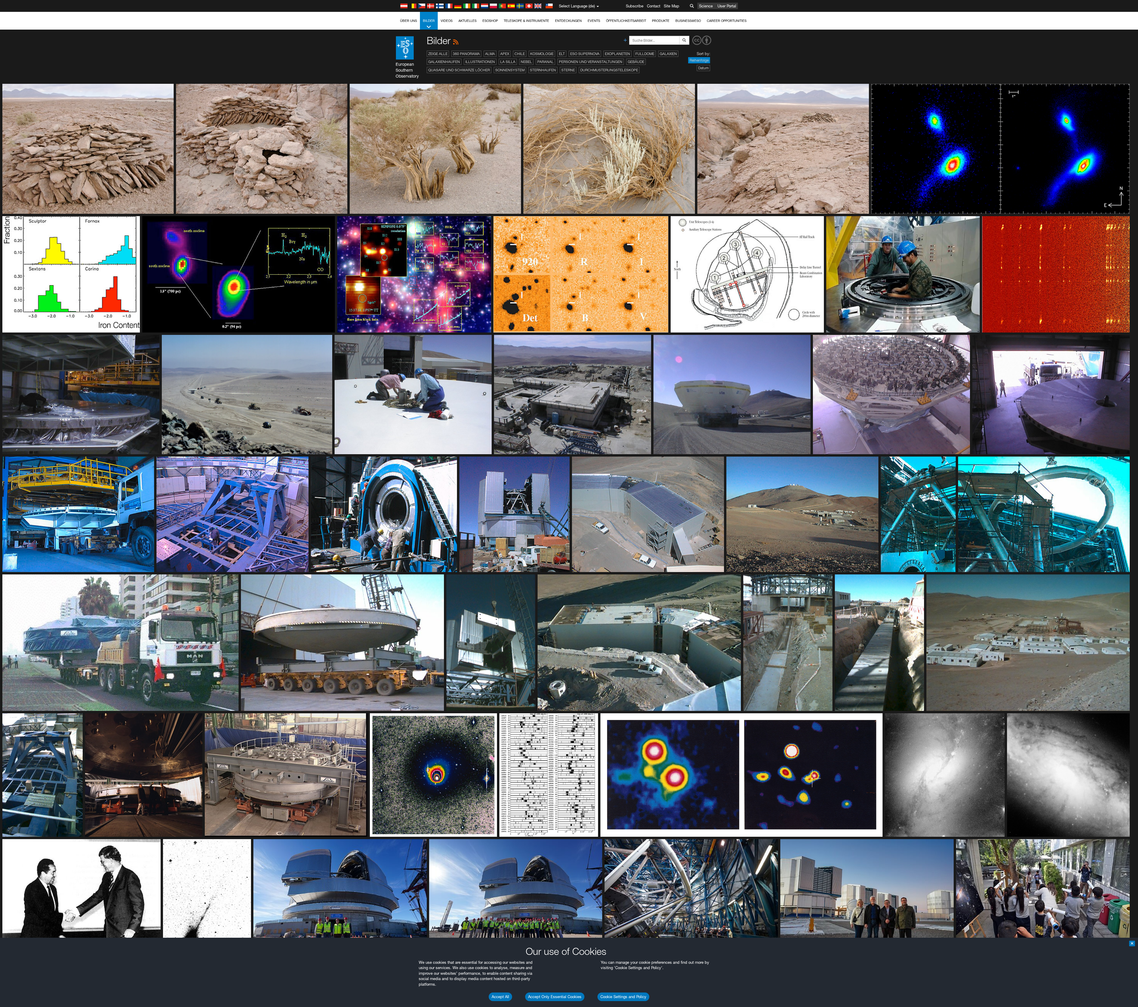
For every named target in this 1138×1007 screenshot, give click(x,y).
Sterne (568, 70)
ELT (562, 54)
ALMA (490, 54)
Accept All (500, 996)
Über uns (408, 21)
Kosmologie (542, 54)
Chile (519, 54)
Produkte (660, 21)
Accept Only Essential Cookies (554, 996)
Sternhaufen (543, 70)
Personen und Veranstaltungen (590, 62)
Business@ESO (688, 21)
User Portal (726, 6)
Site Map (671, 6)
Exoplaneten (617, 54)
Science (706, 6)
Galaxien (668, 54)
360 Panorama (466, 54)
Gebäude (636, 62)
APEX (504, 54)
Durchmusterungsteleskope (609, 70)
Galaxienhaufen (444, 62)
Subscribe (634, 6)
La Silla (507, 62)
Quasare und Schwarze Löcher (459, 70)
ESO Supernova (585, 54)
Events (594, 21)
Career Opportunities (727, 21)
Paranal (545, 62)
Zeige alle (437, 54)
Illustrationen (480, 62)
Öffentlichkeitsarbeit (626, 21)
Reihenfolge (699, 60)
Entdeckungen (568, 21)
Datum (703, 68)
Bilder (429, 21)
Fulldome (644, 54)
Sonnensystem (510, 70)
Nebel (526, 62)
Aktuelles (467, 21)
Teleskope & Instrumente (526, 21)
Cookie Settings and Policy (623, 996)
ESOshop (490, 21)
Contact (653, 6)
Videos (447, 21)
